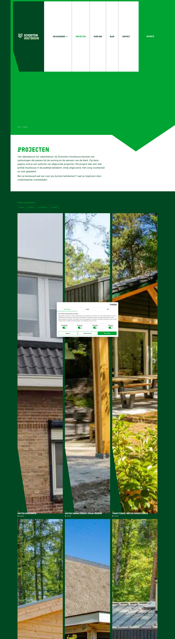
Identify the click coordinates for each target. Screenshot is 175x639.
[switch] (80, 328)
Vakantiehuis (54, 207)
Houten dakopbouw (27, 513)
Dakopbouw (31, 207)
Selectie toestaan (87, 333)
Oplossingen (59, 36)
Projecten (81, 36)
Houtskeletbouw (42, 207)
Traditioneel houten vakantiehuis (130, 513)
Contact (126, 36)
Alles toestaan (107, 333)
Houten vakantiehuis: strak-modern (83, 513)
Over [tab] (108, 309)
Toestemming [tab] (67, 309)
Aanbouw (21, 207)
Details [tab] (87, 309)
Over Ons (98, 36)
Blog (112, 36)
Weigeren (68, 333)
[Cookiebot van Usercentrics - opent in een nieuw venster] (111, 305)
